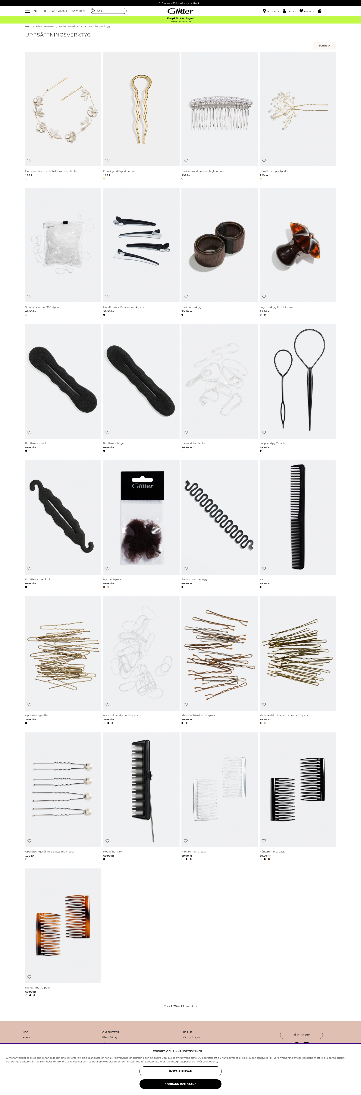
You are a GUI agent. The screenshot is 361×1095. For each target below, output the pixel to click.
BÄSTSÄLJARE (59, 10)
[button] (291, 11)
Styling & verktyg (69, 26)
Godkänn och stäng (180, 1084)
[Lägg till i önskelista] (29, 160)
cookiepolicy (210, 1061)
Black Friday (109, 1037)
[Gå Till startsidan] (180, 11)
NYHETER (40, 10)
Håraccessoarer (45, 26)
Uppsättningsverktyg (97, 26)
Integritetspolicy (181, 1061)
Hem (28, 26)
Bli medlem (301, 1035)
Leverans (27, 1037)
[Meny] (28, 11)
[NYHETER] (325, 45)
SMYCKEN (78, 10)
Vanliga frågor (191, 1037)
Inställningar (180, 1071)
